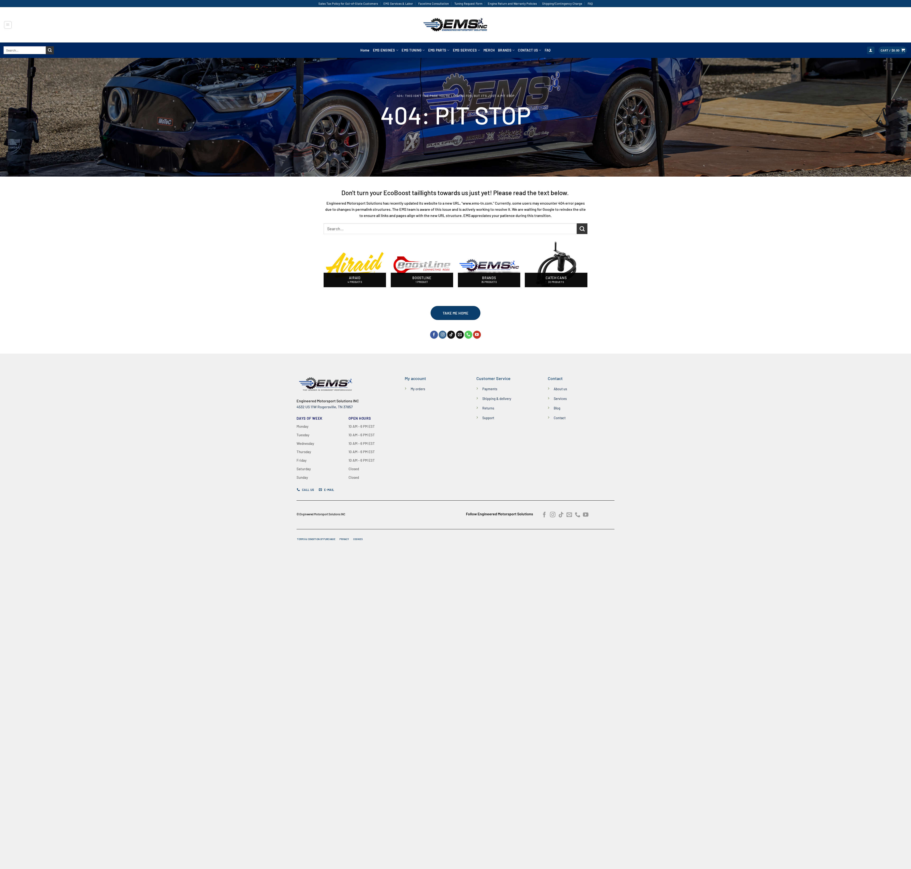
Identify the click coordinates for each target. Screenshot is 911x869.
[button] (8, 25)
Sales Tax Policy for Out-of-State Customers (348, 3)
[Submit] (50, 50)
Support (488, 418)
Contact (560, 418)
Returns (488, 408)
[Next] (587, 267)
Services (560, 399)
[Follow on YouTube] (477, 335)
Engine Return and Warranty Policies (512, 3)
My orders (418, 389)
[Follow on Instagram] (442, 335)
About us (560, 389)
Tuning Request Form (468, 3)
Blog (557, 408)
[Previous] (323, 267)
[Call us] (468, 335)
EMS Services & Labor (398, 3)
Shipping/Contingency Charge (562, 3)
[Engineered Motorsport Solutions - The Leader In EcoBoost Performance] (455, 25)
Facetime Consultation (433, 3)
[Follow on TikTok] (451, 335)
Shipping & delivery (496, 399)
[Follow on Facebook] (434, 335)
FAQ (590, 3)
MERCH (489, 50)
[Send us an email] (460, 335)
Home (364, 50)
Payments (489, 389)
